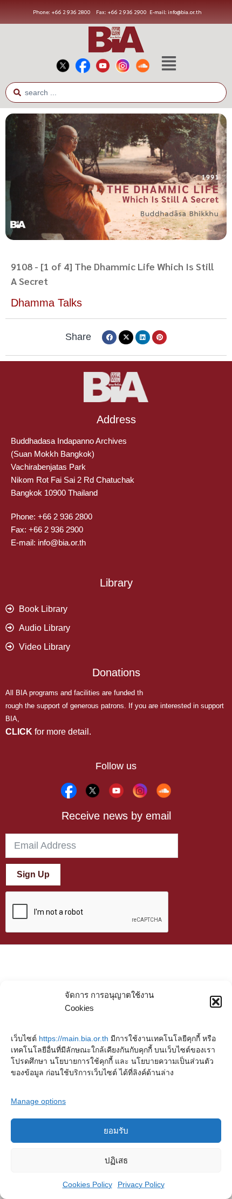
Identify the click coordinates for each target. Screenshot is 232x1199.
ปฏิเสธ (116, 1160)
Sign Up (33, 874)
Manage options (38, 1101)
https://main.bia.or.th (73, 1038)
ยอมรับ (116, 1130)
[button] (215, 1001)
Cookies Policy (87, 1184)
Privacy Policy (141, 1184)
